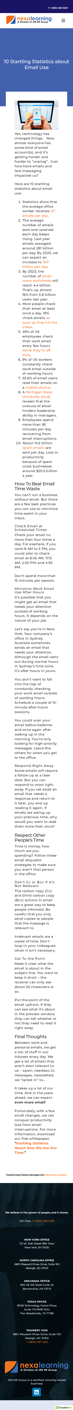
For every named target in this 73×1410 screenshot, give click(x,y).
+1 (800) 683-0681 (43, 1220)
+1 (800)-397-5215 (37, 1342)
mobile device (38, 387)
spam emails (33, 448)
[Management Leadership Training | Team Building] (29, 17)
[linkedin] (36, 1392)
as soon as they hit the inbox (39, 322)
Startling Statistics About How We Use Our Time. (36, 1148)
